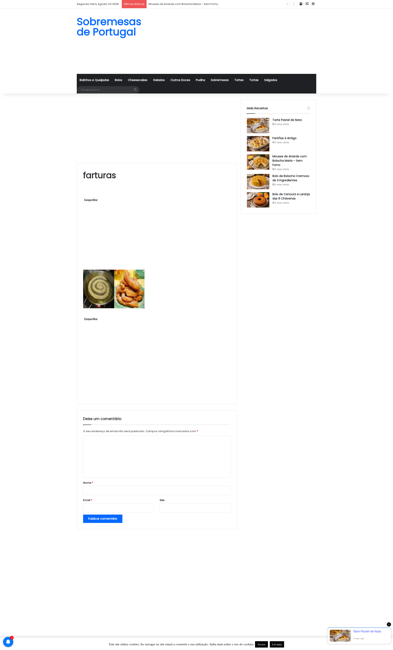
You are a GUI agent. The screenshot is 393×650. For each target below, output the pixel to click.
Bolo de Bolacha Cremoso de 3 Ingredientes (290, 178)
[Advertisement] (237, 41)
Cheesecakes (137, 80)
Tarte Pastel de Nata (287, 120)
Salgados (270, 80)
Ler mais (277, 644)
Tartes (239, 80)
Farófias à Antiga (284, 138)
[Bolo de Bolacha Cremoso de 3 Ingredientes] (258, 181)
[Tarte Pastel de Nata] (258, 125)
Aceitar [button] (261, 644)
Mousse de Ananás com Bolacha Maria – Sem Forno (289, 160)
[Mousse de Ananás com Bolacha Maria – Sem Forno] (258, 162)
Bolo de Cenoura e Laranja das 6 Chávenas (291, 196)
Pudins (200, 80)
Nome (88, 483)
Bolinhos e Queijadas (94, 80)
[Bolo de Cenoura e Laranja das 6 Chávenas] (258, 199)
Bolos (118, 80)
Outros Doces (180, 80)
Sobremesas (220, 80)
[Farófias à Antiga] (258, 143)
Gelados (159, 80)
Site (162, 500)
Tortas (254, 80)
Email (87, 500)
